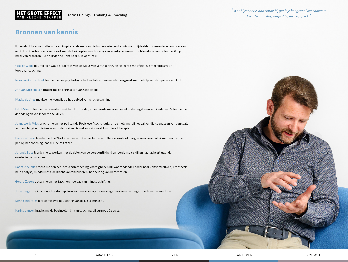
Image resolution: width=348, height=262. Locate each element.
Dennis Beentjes (26, 201)
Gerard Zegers (24, 181)
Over (174, 255)
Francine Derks (25, 138)
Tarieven (244, 255)
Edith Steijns (24, 109)
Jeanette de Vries (27, 123)
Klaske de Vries (25, 99)
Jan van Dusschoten (28, 90)
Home (35, 255)
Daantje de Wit (25, 167)
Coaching (104, 255)
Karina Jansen (25, 210)
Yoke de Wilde (24, 66)
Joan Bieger (23, 191)
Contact (313, 255)
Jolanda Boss (24, 152)
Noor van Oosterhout (30, 80)
